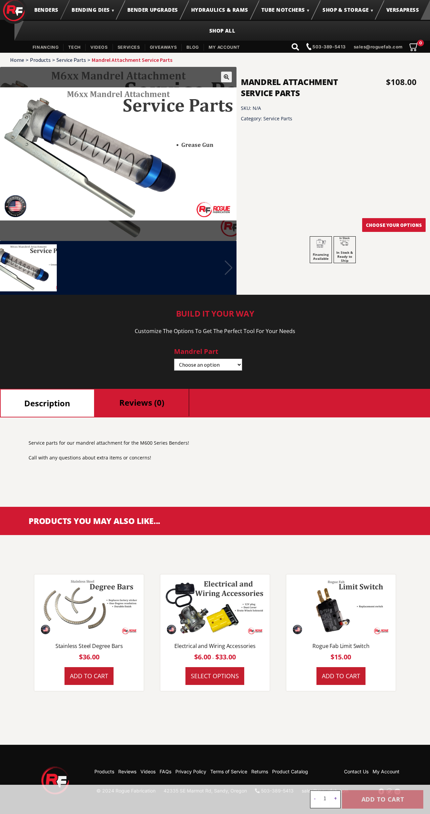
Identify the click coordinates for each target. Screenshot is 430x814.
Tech (74, 47)
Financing (46, 47)
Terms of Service (228, 771)
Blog (192, 47)
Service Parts (71, 59)
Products (40, 59)
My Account (224, 47)
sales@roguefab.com (378, 46)
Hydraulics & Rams (219, 9)
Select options (215, 676)
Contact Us (356, 771)
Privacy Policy (190, 771)
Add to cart (382, 799)
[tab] (47, 403)
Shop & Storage (345, 9)
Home (17, 59)
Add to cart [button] (89, 676)
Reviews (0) (141, 402)
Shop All (222, 30)
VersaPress (402, 9)
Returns (259, 771)
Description (47, 403)
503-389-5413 (328, 46)
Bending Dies (91, 9)
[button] (226, 77)
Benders (46, 9)
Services (129, 47)
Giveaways (163, 47)
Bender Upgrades (152, 9)
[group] (118, 154)
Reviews (127, 771)
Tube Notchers (283, 9)
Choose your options (394, 225)
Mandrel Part (196, 351)
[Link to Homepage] (55, 780)
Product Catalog (290, 771)
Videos (99, 47)
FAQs (165, 771)
